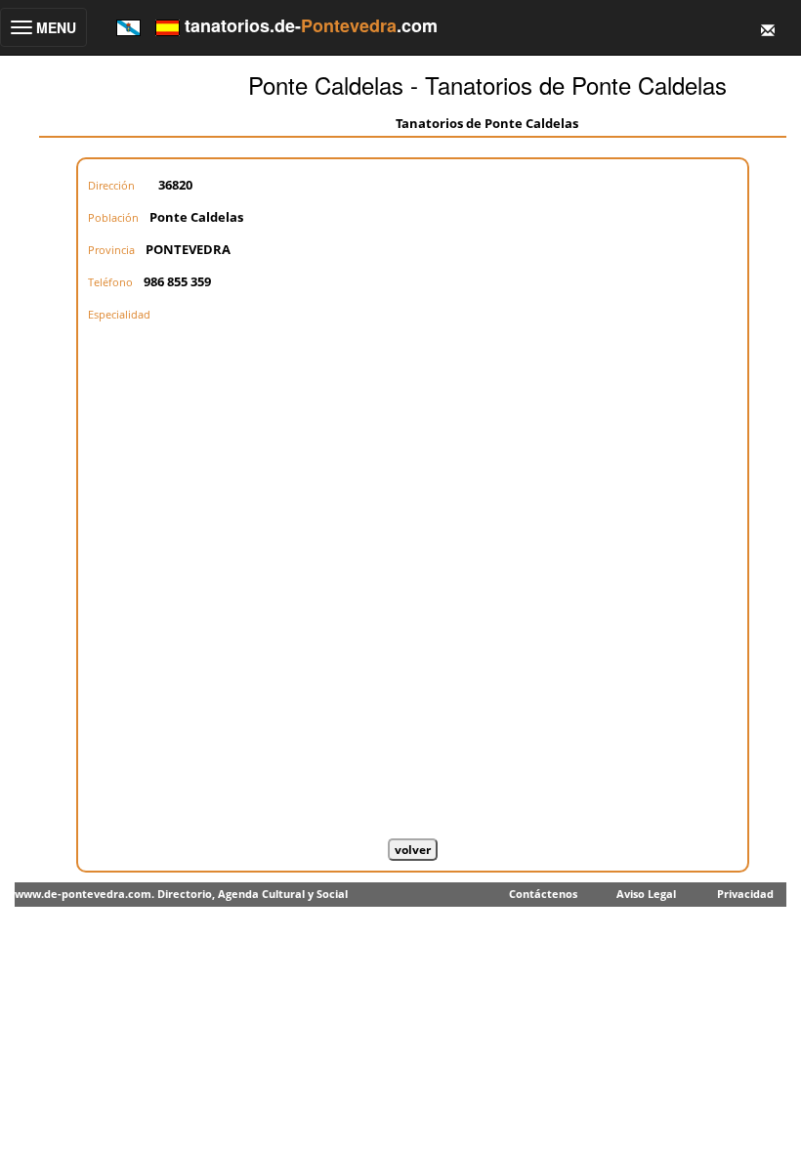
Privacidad (745, 893)
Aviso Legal (646, 893)
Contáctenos (543, 893)
